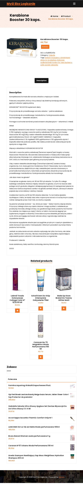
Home (55, 16)
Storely (61, 477)
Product (67, 16)
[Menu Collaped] (74, 4)
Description (42, 80)
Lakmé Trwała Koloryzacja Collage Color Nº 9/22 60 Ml (17, 299)
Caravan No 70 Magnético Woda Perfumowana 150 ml (40, 345)
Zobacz (45, 47)
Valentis (52, 55)
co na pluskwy (50, 60)
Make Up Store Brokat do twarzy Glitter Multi (64, 298)
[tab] (41, 80)
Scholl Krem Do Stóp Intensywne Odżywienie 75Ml (40, 298)
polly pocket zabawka (49, 65)
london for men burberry (62, 62)
